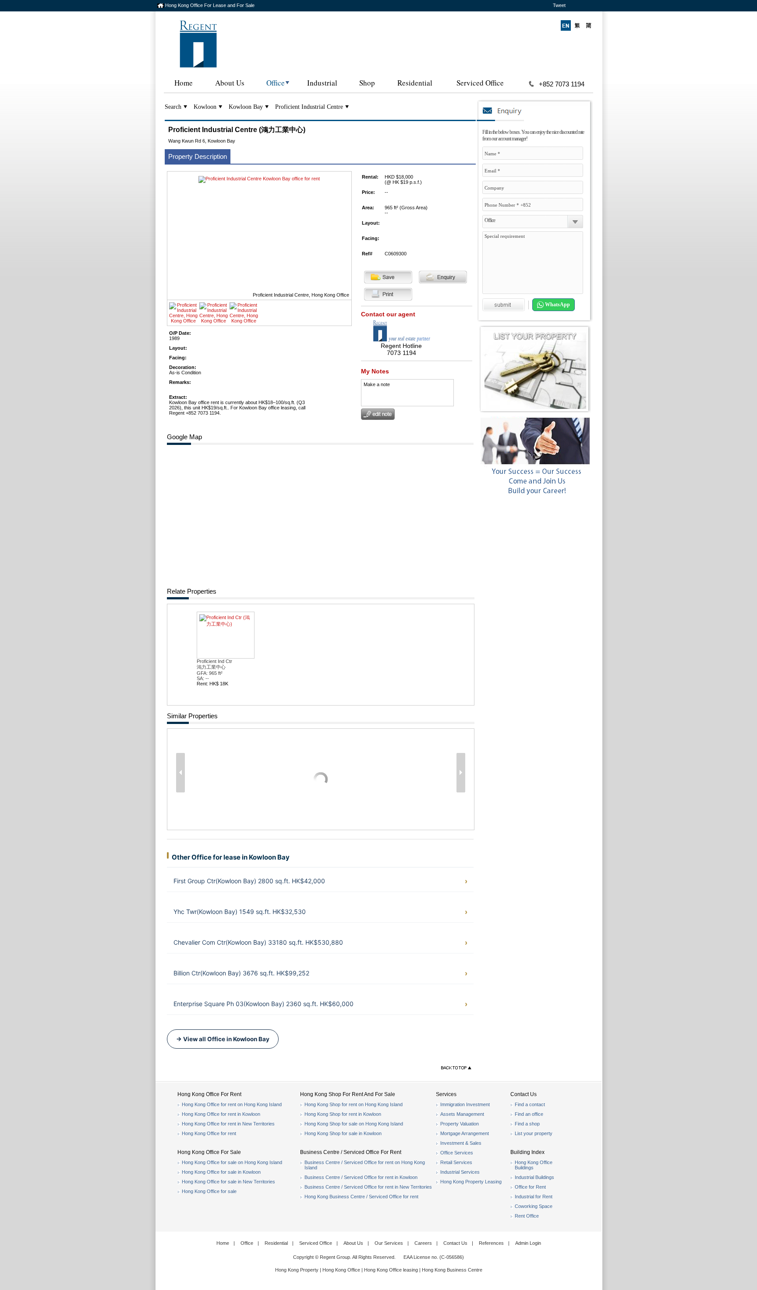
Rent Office (527, 1215)
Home (183, 83)
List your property (533, 1133)
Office (275, 83)
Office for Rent (530, 1187)
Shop (367, 83)
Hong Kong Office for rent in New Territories (228, 1123)
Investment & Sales (460, 1143)
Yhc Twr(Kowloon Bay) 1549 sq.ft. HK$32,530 (239, 911)
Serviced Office (480, 83)
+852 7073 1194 (561, 84)
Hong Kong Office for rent (209, 1133)
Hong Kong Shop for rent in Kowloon (342, 1114)
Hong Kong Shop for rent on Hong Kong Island (353, 1104)
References (491, 1243)
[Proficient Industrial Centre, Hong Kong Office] (183, 320)
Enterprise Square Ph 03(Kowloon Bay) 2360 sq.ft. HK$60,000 (263, 1003)
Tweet (559, 5)
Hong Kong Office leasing (391, 1269)
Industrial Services (460, 1172)
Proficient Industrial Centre (309, 107)
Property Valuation (459, 1123)
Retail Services (456, 1162)
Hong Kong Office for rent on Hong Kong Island (232, 1104)
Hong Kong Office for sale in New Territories (228, 1181)
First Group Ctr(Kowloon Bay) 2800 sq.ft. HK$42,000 (249, 881)
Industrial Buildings (534, 1177)
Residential (414, 83)
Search (173, 107)
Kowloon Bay (246, 107)
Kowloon (205, 107)
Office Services (456, 1152)
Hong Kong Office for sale (209, 1191)
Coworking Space (533, 1206)
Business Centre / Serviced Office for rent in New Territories (368, 1187)
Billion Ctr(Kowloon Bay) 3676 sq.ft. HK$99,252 (241, 973)
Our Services (389, 1243)
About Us (229, 83)
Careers (423, 1243)
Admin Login (528, 1243)
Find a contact (530, 1104)
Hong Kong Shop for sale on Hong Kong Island (353, 1123)
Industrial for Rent (533, 1196)
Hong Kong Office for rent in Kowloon (221, 1114)
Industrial (322, 83)
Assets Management (462, 1114)
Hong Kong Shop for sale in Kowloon (343, 1133)
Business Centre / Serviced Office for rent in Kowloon (360, 1177)
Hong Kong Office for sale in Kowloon (221, 1172)
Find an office (529, 1114)
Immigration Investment (465, 1104)
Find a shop (527, 1123)
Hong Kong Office (341, 1269)
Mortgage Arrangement (464, 1133)
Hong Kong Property (296, 1269)
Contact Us (455, 1243)
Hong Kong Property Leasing (471, 1181)
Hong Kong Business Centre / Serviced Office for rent (361, 1196)
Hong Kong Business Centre (452, 1269)
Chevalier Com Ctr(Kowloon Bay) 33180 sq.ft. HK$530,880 (258, 942)
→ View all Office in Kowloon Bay (222, 1039)
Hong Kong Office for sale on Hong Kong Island (232, 1162)
